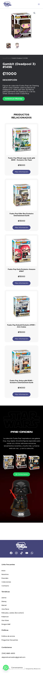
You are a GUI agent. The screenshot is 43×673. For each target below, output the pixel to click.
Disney (4, 601)
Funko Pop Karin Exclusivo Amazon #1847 (21, 270)
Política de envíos (8, 636)
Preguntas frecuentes (10, 640)
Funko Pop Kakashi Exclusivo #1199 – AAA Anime (21, 326)
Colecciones (6, 582)
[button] (34, 13)
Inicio (4, 58)
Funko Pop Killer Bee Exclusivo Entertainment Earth (22, 215)
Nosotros (5, 574)
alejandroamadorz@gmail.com (13, 657)
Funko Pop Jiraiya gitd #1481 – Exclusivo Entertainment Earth (21, 381)
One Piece (5, 609)
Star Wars (5, 620)
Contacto (5, 586)
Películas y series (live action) (13, 613)
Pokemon (5, 617)
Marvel (9, 58)
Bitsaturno (37, 668)
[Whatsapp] (6, 667)
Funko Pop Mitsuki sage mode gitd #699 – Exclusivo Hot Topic (21, 159)
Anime (4, 598)
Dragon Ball (6, 624)
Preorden (5, 578)
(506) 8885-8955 (8, 653)
